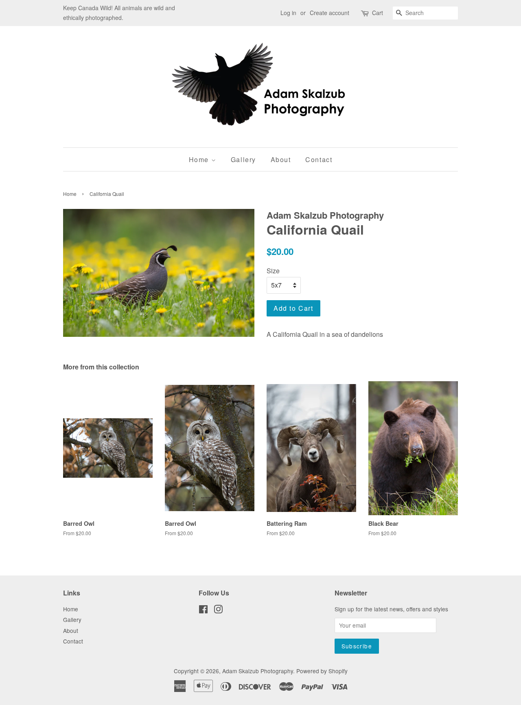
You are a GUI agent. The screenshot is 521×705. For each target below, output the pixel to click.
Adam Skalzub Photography (257, 671)
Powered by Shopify (322, 671)
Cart (377, 13)
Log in (288, 13)
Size (273, 270)
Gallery (243, 159)
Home (200, 159)
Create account (329, 13)
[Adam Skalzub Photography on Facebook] (203, 610)
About (281, 159)
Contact (318, 159)
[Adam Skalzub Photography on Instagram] (218, 610)
